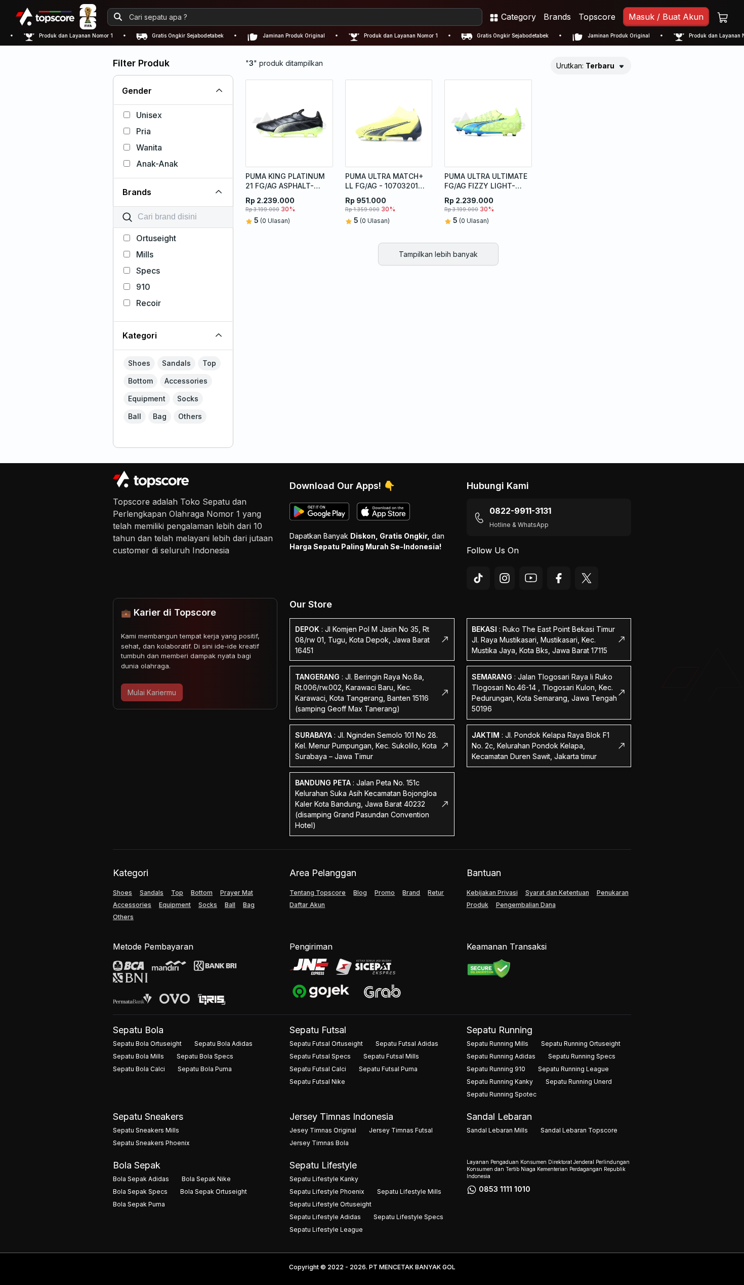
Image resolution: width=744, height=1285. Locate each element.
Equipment (175, 905)
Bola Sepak (136, 1165)
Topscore (596, 17)
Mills (144, 254)
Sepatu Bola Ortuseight (147, 1043)
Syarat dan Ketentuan (557, 892)
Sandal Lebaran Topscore (579, 1130)
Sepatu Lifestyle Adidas (325, 1217)
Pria (143, 131)
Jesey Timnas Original (323, 1130)
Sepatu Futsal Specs (320, 1056)
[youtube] (531, 578)
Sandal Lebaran (499, 1116)
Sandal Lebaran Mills (497, 1130)
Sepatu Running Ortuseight (581, 1043)
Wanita (149, 147)
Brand (411, 892)
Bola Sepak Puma (139, 1204)
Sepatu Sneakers (148, 1116)
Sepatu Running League (573, 1069)
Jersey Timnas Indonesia (341, 1116)
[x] (586, 578)
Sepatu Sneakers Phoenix (151, 1143)
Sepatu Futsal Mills (391, 1056)
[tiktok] (478, 578)
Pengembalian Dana (526, 905)
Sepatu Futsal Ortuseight (326, 1043)
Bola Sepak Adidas (141, 1179)
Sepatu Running (499, 1030)
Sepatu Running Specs (581, 1056)
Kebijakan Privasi (492, 892)
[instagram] (504, 578)
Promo (385, 892)
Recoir (148, 303)
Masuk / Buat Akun (666, 17)
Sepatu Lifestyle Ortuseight (330, 1204)
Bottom (202, 892)
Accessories (132, 905)
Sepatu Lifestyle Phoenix (327, 1191)
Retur (436, 892)
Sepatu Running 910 (496, 1069)
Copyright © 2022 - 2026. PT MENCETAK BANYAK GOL (372, 1267)
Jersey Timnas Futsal (401, 1130)
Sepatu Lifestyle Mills (409, 1191)
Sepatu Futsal (318, 1030)
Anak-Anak (157, 164)
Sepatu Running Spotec (501, 1094)
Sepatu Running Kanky (500, 1081)
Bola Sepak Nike (206, 1179)
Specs (148, 271)
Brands (557, 17)
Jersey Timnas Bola (319, 1143)
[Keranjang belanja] (723, 17)
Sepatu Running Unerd (579, 1081)
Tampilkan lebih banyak (438, 254)
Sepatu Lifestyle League (326, 1229)
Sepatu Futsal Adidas (407, 1043)
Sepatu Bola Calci (139, 1069)
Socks (207, 905)
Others (123, 917)
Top (177, 892)
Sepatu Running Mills (497, 1043)
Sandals (151, 892)
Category (517, 17)
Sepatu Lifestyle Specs (408, 1217)
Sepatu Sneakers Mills (146, 1130)
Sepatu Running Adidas (501, 1056)
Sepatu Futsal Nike (317, 1081)
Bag (249, 905)
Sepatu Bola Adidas (223, 1043)
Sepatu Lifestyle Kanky (324, 1179)
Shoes (122, 892)
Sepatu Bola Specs (205, 1056)
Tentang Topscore (318, 892)
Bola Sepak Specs (140, 1191)
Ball (230, 905)
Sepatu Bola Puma (205, 1069)
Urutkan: (585, 65)
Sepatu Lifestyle (323, 1165)
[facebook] (558, 578)
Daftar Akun (307, 905)
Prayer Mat (236, 892)
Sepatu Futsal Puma (388, 1069)
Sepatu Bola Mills (138, 1056)
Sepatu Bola (138, 1030)
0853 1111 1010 (504, 1189)
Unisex (149, 115)
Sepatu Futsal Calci (318, 1069)
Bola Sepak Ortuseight (213, 1191)
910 (143, 287)
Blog (360, 892)
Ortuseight (156, 238)
